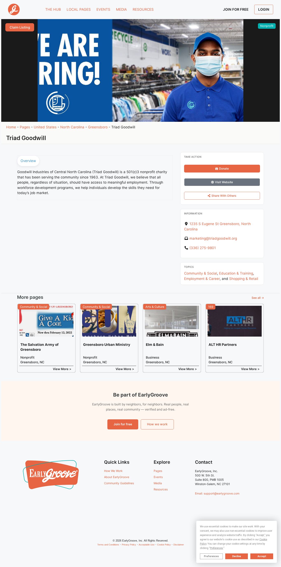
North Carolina (72, 127)
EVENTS (103, 9)
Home (11, 127)
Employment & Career (202, 279)
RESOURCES (143, 9)
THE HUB (53, 9)
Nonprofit (266, 26)
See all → (258, 297)
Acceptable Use (146, 544)
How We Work (113, 471)
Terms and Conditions (108, 544)
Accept (262, 556)
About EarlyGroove (116, 477)
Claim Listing (20, 27)
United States (45, 127)
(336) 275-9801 (202, 248)
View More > (62, 369)
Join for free (123, 424)
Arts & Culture (154, 306)
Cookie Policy (164, 544)
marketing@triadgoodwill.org (213, 238)
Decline (236, 556)
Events (158, 477)
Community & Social (200, 273)
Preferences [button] (216, 548)
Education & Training (236, 273)
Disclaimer (178, 544)
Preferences (211, 556)
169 (210, 306)
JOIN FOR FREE (235, 9)
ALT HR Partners (223, 345)
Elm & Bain (155, 345)
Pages (25, 127)
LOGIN (263, 9)
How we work (157, 424)
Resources (161, 489)
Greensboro (98, 127)
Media (158, 483)
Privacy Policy (129, 544)
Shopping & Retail (243, 279)
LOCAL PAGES (79, 9)
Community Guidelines (119, 483)
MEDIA (121, 9)
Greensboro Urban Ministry (106, 345)
